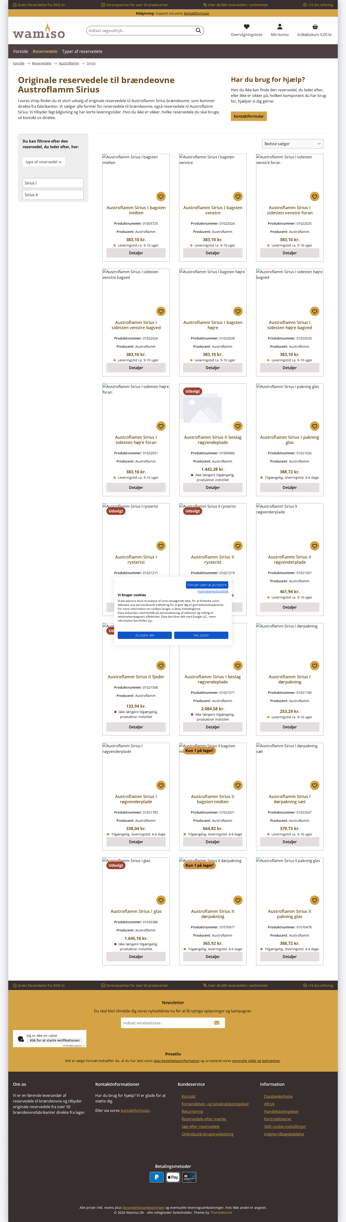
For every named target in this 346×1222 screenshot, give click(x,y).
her (150, 621)
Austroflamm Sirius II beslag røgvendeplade (212, 440)
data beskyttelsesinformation (177, 1060)
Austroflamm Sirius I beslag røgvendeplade (213, 679)
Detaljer (136, 253)
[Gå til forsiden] (39, 30)
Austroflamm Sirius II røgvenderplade (289, 559)
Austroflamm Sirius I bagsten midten (136, 210)
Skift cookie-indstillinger (285, 1126)
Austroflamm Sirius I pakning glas (289, 440)
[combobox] (139, 30)
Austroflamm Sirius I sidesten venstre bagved (136, 325)
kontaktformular (196, 13)
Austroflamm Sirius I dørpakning (290, 679)
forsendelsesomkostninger (144, 1207)
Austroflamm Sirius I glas (136, 911)
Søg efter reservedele (201, 1126)
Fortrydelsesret (277, 1119)
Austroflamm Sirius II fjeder (136, 676)
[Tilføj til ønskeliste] (161, 196)
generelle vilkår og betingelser (256, 1060)
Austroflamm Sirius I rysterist (136, 559)
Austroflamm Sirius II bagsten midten (212, 799)
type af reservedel (41, 161)
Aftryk (269, 1103)
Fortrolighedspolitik (213, 591)
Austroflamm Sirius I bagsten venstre (212, 210)
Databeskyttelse (278, 1096)
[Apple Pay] (173, 1177)
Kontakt (189, 1096)
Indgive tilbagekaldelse (284, 1134)
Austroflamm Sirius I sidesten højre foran (136, 440)
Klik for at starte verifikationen (55, 1040)
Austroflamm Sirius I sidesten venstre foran (290, 210)
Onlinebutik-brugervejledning (208, 1134)
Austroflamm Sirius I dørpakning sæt (290, 799)
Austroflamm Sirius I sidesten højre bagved (289, 325)
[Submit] (217, 1023)
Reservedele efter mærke (204, 1119)
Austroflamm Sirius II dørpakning (212, 914)
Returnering (192, 1111)
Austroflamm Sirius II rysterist (212, 559)
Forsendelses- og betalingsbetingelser (215, 1103)
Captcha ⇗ (74, 1045)
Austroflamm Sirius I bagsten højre (212, 325)
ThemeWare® (221, 1212)
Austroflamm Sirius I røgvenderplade (136, 799)
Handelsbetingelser (281, 1111)
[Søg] (198, 30)
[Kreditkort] (189, 1177)
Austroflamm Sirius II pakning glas (289, 914)
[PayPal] (157, 1177)
